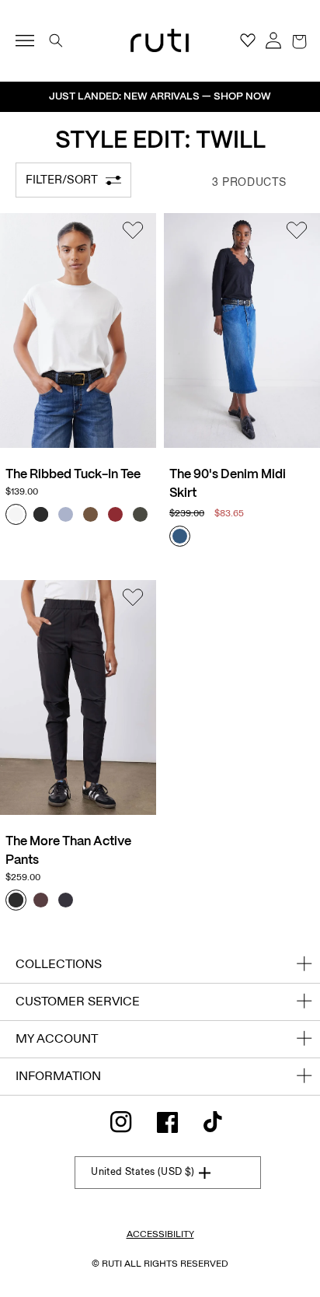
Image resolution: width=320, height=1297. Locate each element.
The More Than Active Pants (68, 851)
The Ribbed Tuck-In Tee (73, 475)
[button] (299, 40)
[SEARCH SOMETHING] (56, 40)
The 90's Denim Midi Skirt (227, 484)
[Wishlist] (132, 232)
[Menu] (31, 40)
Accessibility (160, 1234)
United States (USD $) (142, 1172)
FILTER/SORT (62, 179)
